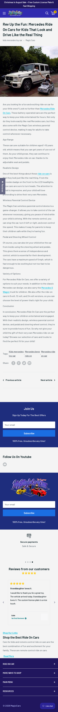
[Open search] (47, 13)
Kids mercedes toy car (16, 353)
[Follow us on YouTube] (5, 464)
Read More (9, 656)
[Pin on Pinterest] (19, 363)
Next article (46, 380)
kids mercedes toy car (12, 40)
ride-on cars (44, 173)
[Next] (54, 602)
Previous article (13, 380)
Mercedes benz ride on (32, 353)
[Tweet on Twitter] (24, 363)
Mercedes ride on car (48, 353)
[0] (53, 13)
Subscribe (29, 433)
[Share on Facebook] (13, 363)
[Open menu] (4, 13)
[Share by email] (29, 363)
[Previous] (3, 602)
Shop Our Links (10, 632)
